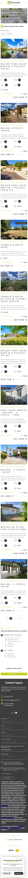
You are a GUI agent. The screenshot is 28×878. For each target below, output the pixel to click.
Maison (10, 655)
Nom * (3, 725)
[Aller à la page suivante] (20, 618)
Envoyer (7, 778)
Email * (4, 732)
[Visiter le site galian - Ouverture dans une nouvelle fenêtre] (11, 850)
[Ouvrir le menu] (26, 3)
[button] (12, 712)
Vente (3, 15)
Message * (5, 754)
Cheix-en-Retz (13, 638)
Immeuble (11, 657)
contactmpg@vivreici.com (12, 700)
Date (10, 34)
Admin (24, 874)
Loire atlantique (10, 15)
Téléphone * (6, 739)
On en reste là (18, 858)
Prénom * (5, 718)
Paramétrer (7, 873)
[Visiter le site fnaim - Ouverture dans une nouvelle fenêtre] (17, 850)
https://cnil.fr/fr (4, 805)
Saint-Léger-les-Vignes (15, 642)
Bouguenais (12, 639)
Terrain (11, 653)
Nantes (10, 646)
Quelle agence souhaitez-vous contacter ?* (12, 747)
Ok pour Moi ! (18, 873)
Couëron (11, 645)
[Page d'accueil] (14, 3)
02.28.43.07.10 (8, 697)
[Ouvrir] (1, 3)
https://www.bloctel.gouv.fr (7, 817)
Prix (3, 34)
